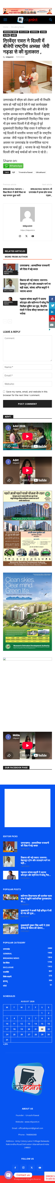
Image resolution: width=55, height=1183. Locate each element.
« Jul (5, 1044)
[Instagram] (21, 236)
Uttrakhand (40, 172)
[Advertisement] (27, 808)
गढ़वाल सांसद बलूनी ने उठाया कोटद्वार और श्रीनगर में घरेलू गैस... (36, 874)
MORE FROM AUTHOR (16, 256)
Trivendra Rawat (25, 172)
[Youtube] (34, 236)
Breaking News (17, 27)
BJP (13, 172)
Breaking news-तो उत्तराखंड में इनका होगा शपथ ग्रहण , (40, 192)
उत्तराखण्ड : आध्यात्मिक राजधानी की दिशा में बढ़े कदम (35, 267)
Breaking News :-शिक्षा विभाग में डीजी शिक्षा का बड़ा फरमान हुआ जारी (14, 192)
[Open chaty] (8, 1175)
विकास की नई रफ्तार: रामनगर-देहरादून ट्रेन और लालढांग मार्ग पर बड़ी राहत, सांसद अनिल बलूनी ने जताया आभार (35, 285)
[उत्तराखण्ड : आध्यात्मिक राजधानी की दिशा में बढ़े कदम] (10, 269)
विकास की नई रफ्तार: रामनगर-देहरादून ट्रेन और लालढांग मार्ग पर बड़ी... (35, 860)
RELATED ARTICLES (15, 251)
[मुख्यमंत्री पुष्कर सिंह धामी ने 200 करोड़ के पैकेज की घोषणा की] (10, 929)
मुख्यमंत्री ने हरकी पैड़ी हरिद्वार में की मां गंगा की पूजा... (36, 912)
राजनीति (13, 35)
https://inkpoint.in (27, 230)
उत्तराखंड (43, 32)
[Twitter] (27, 236)
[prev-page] (5, 321)
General (34, 32)
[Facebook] (15, 1168)
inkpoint (9, 57)
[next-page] (10, 321)
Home (5, 27)
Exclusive (24, 32)
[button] (5, 20)
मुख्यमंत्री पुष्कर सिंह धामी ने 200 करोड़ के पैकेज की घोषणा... (35, 927)
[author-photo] (27, 221)
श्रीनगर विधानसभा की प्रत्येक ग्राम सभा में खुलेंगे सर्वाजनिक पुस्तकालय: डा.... (36, 898)
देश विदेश (6, 35)
